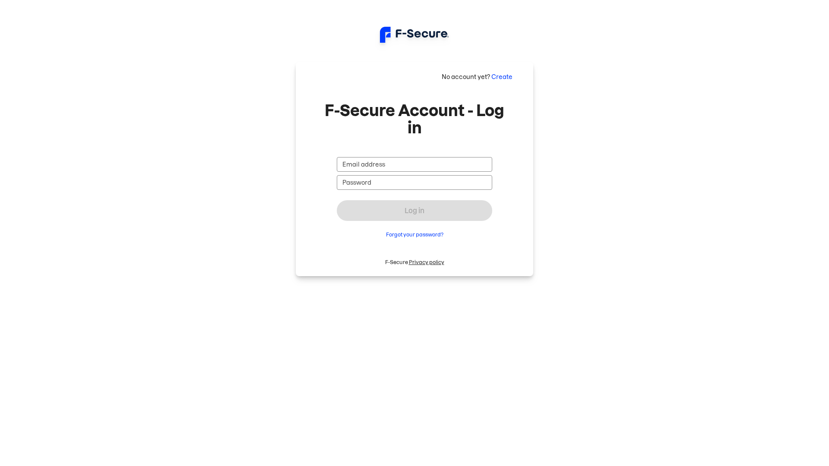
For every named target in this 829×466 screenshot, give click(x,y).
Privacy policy (426, 262)
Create (502, 76)
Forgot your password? (414, 234)
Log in (414, 210)
